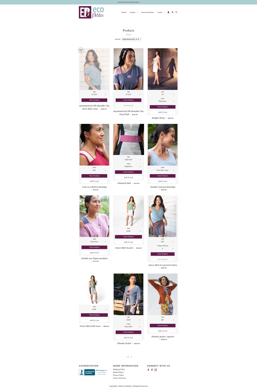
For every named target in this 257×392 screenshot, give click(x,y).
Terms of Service (119, 378)
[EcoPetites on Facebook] (148, 370)
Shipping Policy (119, 369)
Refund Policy (118, 372)
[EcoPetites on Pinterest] (152, 370)
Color (162, 98)
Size (94, 92)
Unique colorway (162, 245)
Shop (160, 12)
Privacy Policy (118, 375)
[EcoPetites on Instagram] (156, 370)
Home (123, 12)
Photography (147, 12)
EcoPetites (128, 386)
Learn (133, 12)
